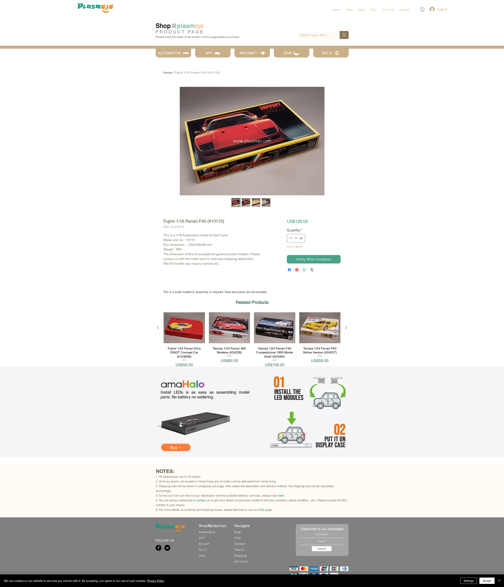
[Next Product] (346, 327)
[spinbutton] (296, 238)
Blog (237, 532)
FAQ (261, 510)
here (281, 495)
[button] (422, 9)
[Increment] (301, 238)
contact (201, 500)
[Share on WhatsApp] (304, 269)
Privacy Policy (155, 581)
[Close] (499, 581)
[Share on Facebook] (289, 269)
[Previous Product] (158, 327)
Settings (469, 581)
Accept (487, 581)
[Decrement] (290, 238)
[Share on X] (311, 269)
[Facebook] (158, 548)
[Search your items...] (344, 35)
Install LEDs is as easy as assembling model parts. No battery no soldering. (205, 394)
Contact (239, 544)
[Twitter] (167, 548)
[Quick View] (184, 327)
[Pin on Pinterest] (297, 269)
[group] (252, 340)
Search (239, 550)
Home (167, 72)
